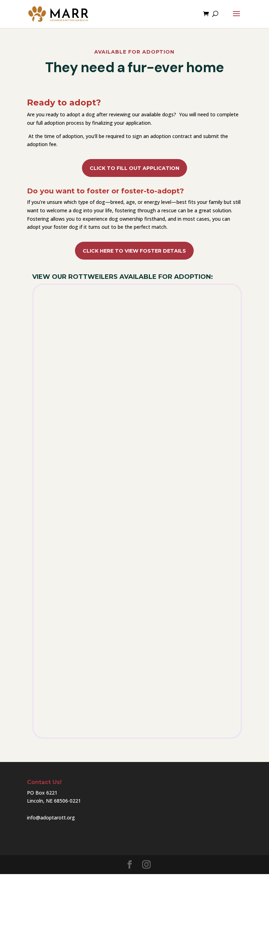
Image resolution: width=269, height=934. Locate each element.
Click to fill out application (134, 168)
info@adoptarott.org (51, 817)
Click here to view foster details (134, 251)
